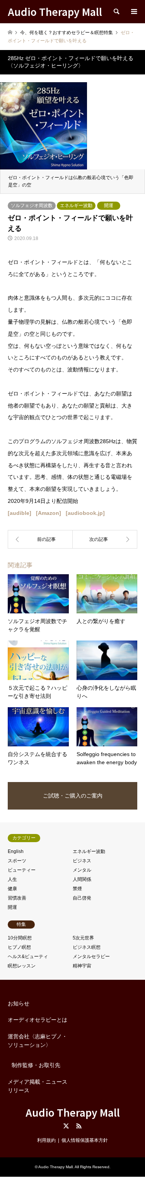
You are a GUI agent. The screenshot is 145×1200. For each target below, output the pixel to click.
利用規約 (46, 1140)
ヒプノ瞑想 (19, 947)
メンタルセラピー (91, 956)
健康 (12, 888)
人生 (12, 879)
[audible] (19, 513)
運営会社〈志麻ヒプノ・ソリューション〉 (37, 1040)
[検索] (116, 11)
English (16, 851)
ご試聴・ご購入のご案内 (72, 796)
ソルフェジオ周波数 (32, 205)
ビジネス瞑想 (87, 947)
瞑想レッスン (22, 966)
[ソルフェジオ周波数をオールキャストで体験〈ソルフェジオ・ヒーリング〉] (105, 539)
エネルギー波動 (76, 205)
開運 (108, 205)
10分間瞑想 (20, 938)
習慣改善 (17, 898)
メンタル (82, 870)
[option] (72, 134)
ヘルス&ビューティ (28, 956)
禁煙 (77, 888)
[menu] (133, 11)
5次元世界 (83, 938)
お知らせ (18, 1003)
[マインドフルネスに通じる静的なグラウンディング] (40, 539)
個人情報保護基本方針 (84, 1140)
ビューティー (22, 870)
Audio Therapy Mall (73, 1112)
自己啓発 (82, 898)
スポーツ (17, 860)
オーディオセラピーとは (37, 1020)
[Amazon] (48, 513)
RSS (79, 1126)
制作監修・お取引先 (36, 1065)
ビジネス (82, 860)
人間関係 (82, 879)
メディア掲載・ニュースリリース (37, 1086)
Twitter (66, 1126)
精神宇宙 (82, 966)
